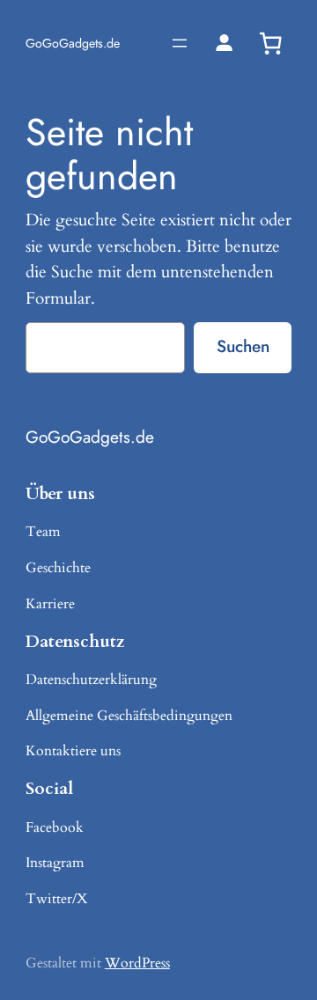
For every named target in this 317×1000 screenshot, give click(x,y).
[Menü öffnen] (179, 43)
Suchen (243, 346)
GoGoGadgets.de (73, 43)
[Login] (224, 42)
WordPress (137, 963)
